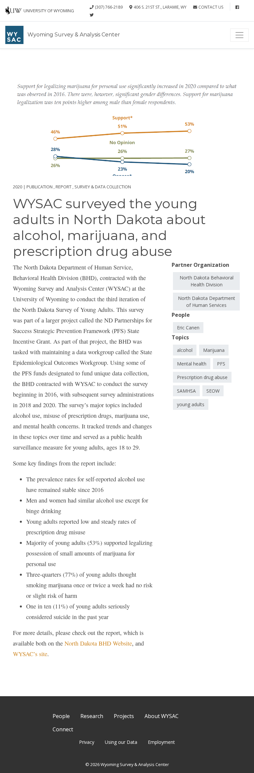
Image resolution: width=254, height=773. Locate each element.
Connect (63, 729)
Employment (161, 742)
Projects (124, 716)
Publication (39, 187)
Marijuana (214, 350)
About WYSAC (162, 716)
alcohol (184, 350)
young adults (190, 404)
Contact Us (210, 7)
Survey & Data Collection (102, 187)
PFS (221, 364)
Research (91, 716)
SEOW (213, 391)
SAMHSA (186, 391)
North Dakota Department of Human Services (206, 301)
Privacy (86, 742)
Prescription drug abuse (202, 377)
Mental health (191, 364)
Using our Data (121, 742)
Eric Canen (188, 327)
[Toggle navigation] (239, 35)
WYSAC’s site (30, 654)
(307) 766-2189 (109, 7)
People (61, 716)
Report (63, 187)
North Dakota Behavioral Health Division (206, 281)
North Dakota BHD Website (98, 643)
